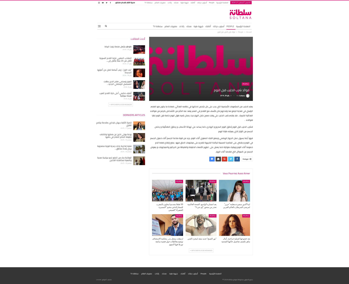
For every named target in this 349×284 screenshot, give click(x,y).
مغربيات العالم (160, 2)
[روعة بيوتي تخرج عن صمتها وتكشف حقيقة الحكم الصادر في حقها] (139, 137)
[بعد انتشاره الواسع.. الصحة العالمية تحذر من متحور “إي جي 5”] (201, 191)
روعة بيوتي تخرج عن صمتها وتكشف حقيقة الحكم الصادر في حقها (116, 135)
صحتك (176, 2)
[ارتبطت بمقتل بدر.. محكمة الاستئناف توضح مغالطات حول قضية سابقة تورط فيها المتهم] (167, 225)
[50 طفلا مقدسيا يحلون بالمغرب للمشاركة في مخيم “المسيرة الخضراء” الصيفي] (167, 191)
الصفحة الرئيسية (222, 2)
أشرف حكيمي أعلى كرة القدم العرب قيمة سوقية (115, 94)
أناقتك (193, 2)
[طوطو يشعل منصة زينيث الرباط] (139, 49)
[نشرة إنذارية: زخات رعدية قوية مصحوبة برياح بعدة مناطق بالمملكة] (139, 149)
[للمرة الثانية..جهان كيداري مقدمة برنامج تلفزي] (139, 125)
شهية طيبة (184, 2)
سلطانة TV (149, 2)
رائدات (170, 2)
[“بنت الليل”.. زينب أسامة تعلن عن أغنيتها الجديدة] (139, 73)
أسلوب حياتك (202, 2)
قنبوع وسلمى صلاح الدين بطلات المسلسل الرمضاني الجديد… (118, 82)
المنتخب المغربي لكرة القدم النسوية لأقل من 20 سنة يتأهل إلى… (115, 59)
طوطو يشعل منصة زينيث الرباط (118, 46)
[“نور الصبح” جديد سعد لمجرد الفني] (201, 225)
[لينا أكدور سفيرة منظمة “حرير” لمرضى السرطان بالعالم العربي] (234, 191)
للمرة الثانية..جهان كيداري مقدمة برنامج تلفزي (114, 124)
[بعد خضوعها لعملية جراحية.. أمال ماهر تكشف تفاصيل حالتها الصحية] (234, 225)
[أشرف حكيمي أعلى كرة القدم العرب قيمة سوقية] (139, 96)
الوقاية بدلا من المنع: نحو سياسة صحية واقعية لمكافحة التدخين (114, 159)
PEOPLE (230, 26)
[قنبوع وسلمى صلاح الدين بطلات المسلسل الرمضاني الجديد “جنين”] (139, 84)
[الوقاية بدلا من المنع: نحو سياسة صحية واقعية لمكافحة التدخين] (139, 160)
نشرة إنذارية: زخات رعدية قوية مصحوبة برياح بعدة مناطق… (114, 147)
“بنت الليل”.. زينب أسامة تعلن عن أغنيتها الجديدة (114, 71)
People (211, 2)
